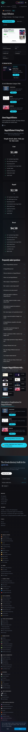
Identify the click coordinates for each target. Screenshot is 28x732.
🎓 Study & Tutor (4, 720)
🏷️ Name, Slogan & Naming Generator (8, 607)
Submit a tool (3, 503)
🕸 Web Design (3, 632)
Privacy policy (8, 726)
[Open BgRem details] (6, 98)
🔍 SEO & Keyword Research (6, 666)
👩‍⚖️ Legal (2, 681)
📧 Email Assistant (4, 660)
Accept (20, 728)
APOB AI (12, 106)
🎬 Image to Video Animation (6, 567)
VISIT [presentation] (15, 74)
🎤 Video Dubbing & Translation (7, 573)
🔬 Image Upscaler (4, 556)
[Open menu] (25, 2)
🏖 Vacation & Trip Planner (6, 649)
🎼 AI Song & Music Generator (6, 580)
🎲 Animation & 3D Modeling (6, 538)
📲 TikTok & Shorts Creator (6, 571)
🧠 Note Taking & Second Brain (6, 643)
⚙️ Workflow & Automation (6, 651)
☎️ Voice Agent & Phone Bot (6, 592)
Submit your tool (6, 473)
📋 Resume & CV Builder (5, 685)
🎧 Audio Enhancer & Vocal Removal (7, 582)
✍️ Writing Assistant (4, 615)
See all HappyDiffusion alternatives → (14, 438)
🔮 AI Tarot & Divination (5, 704)
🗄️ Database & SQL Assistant (6, 624)
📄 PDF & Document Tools (6, 609)
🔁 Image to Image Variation (6, 554)
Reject (8, 728)
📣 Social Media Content (5, 668)
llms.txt (2, 521)
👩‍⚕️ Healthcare (3, 714)
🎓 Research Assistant (5, 697)
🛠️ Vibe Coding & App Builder (6, 630)
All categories (3, 496)
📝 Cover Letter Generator (5, 603)
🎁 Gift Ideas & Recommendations (7, 712)
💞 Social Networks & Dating (6, 718)
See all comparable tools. (6, 397)
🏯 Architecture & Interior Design (7, 540)
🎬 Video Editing (4, 575)
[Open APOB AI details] (6, 107)
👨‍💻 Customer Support (5, 676)
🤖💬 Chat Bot (4, 693)
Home (4, 6)
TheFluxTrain (15, 69)
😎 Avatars (3, 542)
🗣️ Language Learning (5, 716)
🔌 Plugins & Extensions (5, 628)
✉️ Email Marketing (4, 662)
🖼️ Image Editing (4, 552)
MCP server (3, 525)
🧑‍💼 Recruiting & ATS (5, 683)
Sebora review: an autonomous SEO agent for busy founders (12, 513)
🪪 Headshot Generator (5, 550)
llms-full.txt (3, 523)
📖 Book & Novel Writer (5, 599)
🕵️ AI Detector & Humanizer (6, 597)
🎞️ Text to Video (4, 569)
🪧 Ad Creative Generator (5, 657)
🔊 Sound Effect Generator (5, 586)
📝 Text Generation (4, 613)
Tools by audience (4, 499)
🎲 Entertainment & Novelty (6, 708)
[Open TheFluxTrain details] (7, 68)
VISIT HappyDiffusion (8, 21)
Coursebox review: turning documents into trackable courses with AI (13, 515)
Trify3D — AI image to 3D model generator (9, 509)
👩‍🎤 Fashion (3, 548)
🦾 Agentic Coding (4, 620)
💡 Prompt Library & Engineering (7, 611)
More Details (17, 77)
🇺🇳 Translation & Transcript (6, 590)
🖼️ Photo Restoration (5, 560)
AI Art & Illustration (14, 6)
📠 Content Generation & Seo (6, 601)
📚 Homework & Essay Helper (6, 605)
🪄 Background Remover (5, 544)
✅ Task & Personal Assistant (6, 647)
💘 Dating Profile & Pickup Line (7, 706)
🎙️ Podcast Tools (4, 584)
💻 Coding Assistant (4, 622)
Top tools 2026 (4, 501)
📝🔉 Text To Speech (5, 588)
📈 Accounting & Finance (5, 674)
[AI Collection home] (3, 3)
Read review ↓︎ (19, 21)
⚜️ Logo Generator (4, 558)
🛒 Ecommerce (3, 678)
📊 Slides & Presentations (5, 687)
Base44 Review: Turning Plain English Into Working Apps (12, 511)
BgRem (11, 96)
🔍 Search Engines (4, 699)
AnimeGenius (12, 87)
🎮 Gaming (3, 710)
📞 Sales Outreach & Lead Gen (6, 664)
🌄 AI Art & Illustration (5, 536)
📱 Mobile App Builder (5, 626)
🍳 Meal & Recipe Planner (5, 639)
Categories (8, 6)
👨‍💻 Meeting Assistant (5, 641)
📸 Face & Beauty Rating (5, 546)
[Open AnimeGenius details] (6, 88)
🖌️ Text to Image (4, 562)
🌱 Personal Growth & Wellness (6, 645)
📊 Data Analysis (4, 695)
